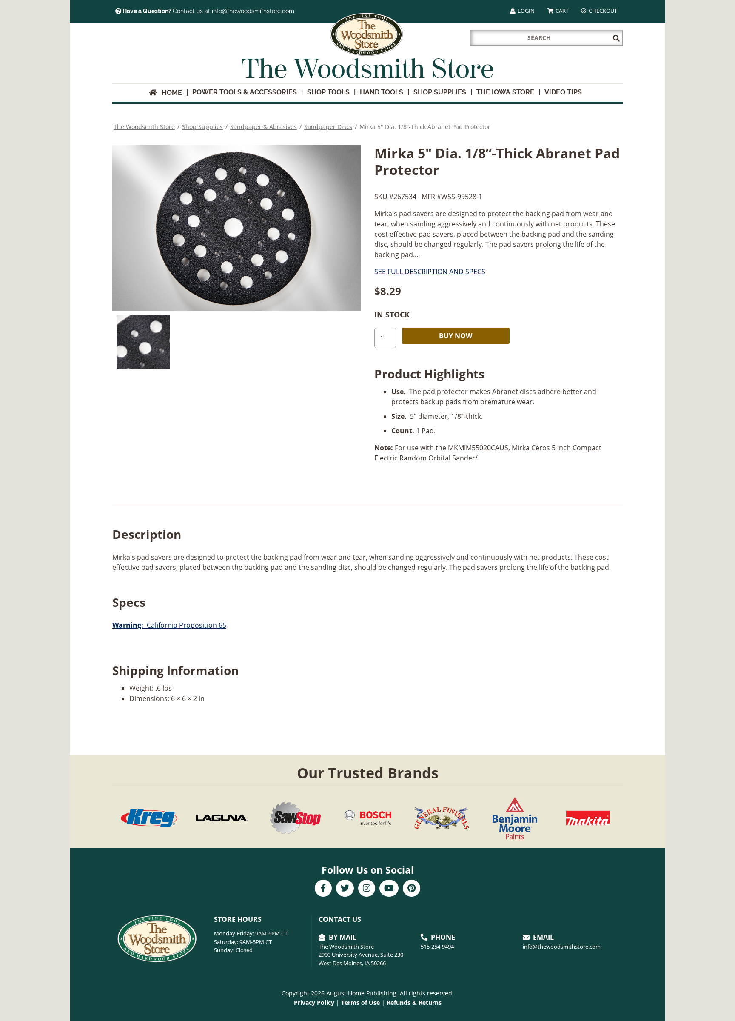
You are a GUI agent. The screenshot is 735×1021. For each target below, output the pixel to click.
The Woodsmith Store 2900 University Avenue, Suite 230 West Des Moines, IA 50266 (361, 955)
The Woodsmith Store (144, 127)
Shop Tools (328, 92)
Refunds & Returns (414, 1002)
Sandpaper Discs (328, 127)
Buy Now (455, 335)
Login (525, 10)
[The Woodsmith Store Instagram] (366, 889)
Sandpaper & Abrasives (263, 127)
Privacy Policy (314, 1002)
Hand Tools (381, 92)
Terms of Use (360, 1002)
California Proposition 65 (169, 625)
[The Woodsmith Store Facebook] (323, 889)
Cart (561, 10)
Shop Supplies (439, 92)
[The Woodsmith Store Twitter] (345, 889)
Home (169, 93)
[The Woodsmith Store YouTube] (389, 889)
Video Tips (563, 92)
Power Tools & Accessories (244, 92)
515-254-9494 (437, 946)
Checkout (602, 10)
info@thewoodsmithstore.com (562, 946)
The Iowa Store (505, 92)
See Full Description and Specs (429, 271)
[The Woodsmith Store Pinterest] (411, 889)
